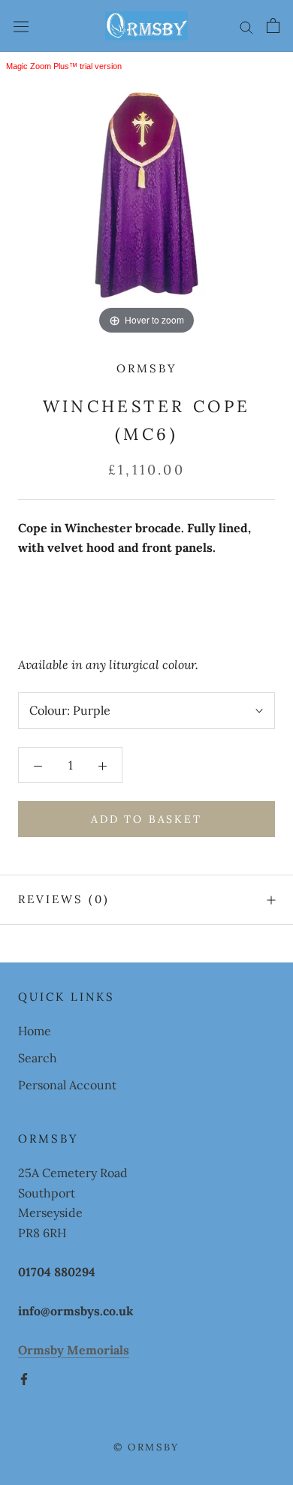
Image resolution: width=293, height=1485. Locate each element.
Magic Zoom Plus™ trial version (64, 66)
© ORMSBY (146, 1447)
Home (34, 1030)
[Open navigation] (21, 26)
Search (37, 1057)
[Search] (246, 26)
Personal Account (67, 1084)
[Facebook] (24, 1377)
